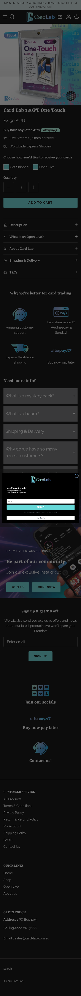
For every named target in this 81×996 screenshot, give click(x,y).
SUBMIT (40, 507)
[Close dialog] (76, 475)
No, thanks (40, 518)
